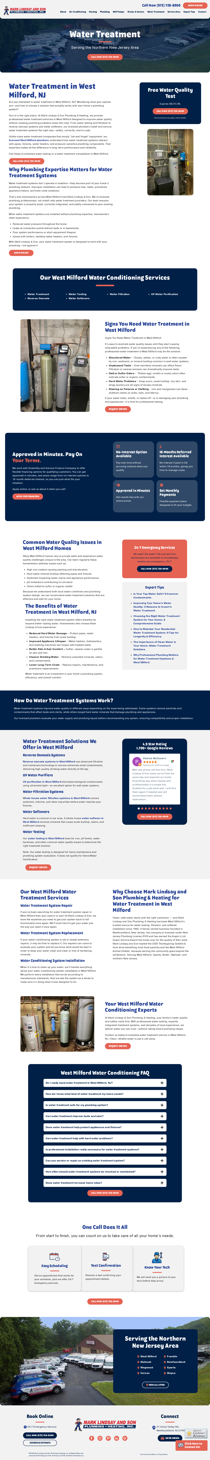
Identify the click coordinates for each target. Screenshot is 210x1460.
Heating (93, 12)
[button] (139, 808)
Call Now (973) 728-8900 (161, 5)
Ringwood (147, 1367)
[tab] (105, 1083)
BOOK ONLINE (195, 5)
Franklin (172, 1356)
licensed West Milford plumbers (29, 140)
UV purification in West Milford (42, 782)
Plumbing (105, 12)
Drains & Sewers (136, 12)
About (63, 12)
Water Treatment (155, 12)
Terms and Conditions (148, 1454)
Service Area (174, 12)
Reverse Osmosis (39, 298)
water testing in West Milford (46, 838)
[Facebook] (92, 1438)
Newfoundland (176, 1362)
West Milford (149, 1356)
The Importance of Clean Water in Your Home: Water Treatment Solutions (154, 645)
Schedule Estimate (40, 1443)
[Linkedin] (116, 1438)
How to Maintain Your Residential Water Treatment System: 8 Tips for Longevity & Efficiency (156, 632)
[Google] (125, 1438)
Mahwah (146, 1362)
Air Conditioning (77, 12)
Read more (155, 799)
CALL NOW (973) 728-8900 (105, 57)
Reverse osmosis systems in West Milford (49, 761)
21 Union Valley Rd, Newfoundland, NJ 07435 (171, 1428)
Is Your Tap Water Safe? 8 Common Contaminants (155, 595)
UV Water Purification (164, 294)
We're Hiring (172, 1438)
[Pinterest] (108, 1438)
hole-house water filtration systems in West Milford (57, 798)
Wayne (171, 1373)
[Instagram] (100, 1438)
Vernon (145, 1373)
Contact (202, 12)
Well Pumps (119, 12)
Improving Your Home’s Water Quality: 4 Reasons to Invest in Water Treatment (152, 606)
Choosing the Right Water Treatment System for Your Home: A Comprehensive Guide (156, 619)
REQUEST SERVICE (118, 409)
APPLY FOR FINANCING (27, 496)
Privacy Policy (162, 1454)
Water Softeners (79, 298)
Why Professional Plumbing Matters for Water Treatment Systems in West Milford (156, 658)
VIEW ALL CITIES (157, 1385)
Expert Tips (189, 12)
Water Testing (77, 294)
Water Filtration (120, 294)
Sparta (171, 1367)
